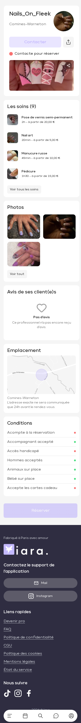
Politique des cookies (23, 653)
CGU (8, 645)
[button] (71, 715)
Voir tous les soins (24, 189)
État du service (18, 670)
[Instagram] (18, 693)
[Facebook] (28, 693)
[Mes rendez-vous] (25, 715)
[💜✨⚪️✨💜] (23, 226)
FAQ (7, 629)
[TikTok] (7, 693)
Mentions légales (19, 662)
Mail (44, 583)
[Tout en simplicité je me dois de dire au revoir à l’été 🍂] (59, 226)
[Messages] (56, 715)
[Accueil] (9, 715)
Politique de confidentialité (29, 637)
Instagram (44, 596)
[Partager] (68, 65)
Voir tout (17, 274)
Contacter (35, 42)
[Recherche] (40, 715)
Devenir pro (14, 621)
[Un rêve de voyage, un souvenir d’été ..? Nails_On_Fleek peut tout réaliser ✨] (23, 254)
